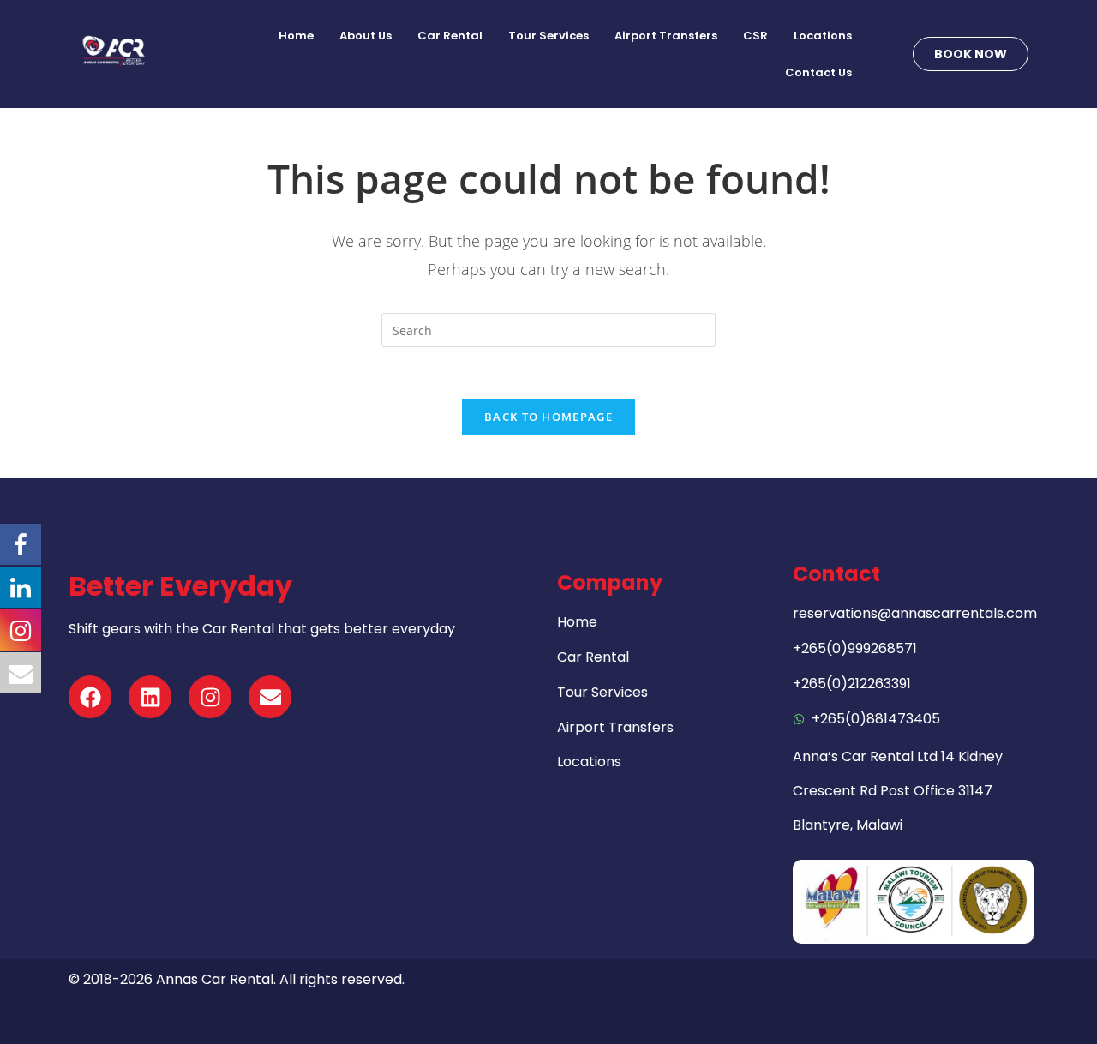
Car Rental (450, 35)
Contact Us (818, 72)
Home (296, 35)
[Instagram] (210, 696)
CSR (755, 35)
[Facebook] (90, 696)
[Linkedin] (150, 696)
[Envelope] (270, 696)
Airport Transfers (665, 35)
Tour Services (548, 35)
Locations (823, 35)
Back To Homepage (548, 416)
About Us (365, 35)
